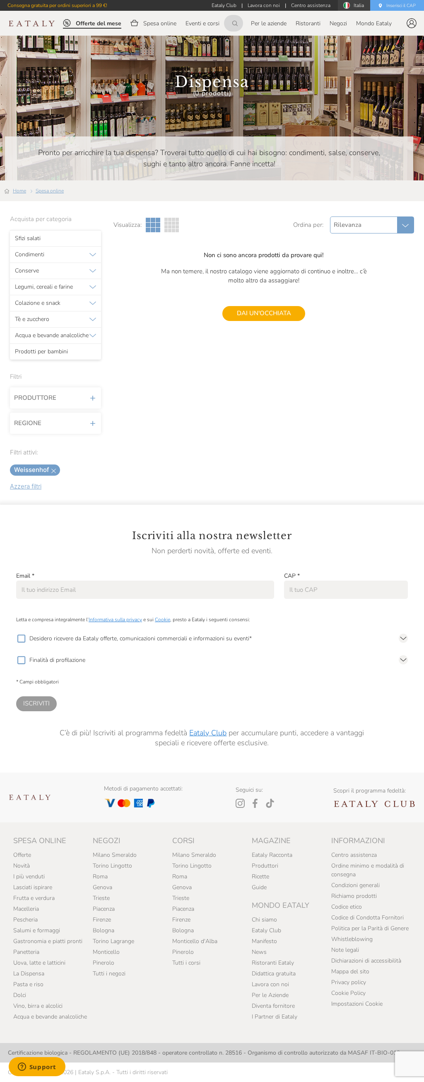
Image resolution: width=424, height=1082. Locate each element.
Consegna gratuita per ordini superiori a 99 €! (57, 5)
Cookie (162, 619)
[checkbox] (21, 639)
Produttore (35, 398)
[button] (411, 23)
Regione (27, 423)
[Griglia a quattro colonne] (171, 225)
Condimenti (29, 255)
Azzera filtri (25, 486)
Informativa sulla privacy (115, 619)
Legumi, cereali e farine (44, 287)
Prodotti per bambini (41, 352)
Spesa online (50, 190)
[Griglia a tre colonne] (153, 225)
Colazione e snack (37, 303)
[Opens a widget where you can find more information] (36, 1067)
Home (19, 190)
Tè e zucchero (32, 319)
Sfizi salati (28, 238)
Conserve (27, 271)
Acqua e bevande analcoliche (52, 335)
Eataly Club (207, 733)
